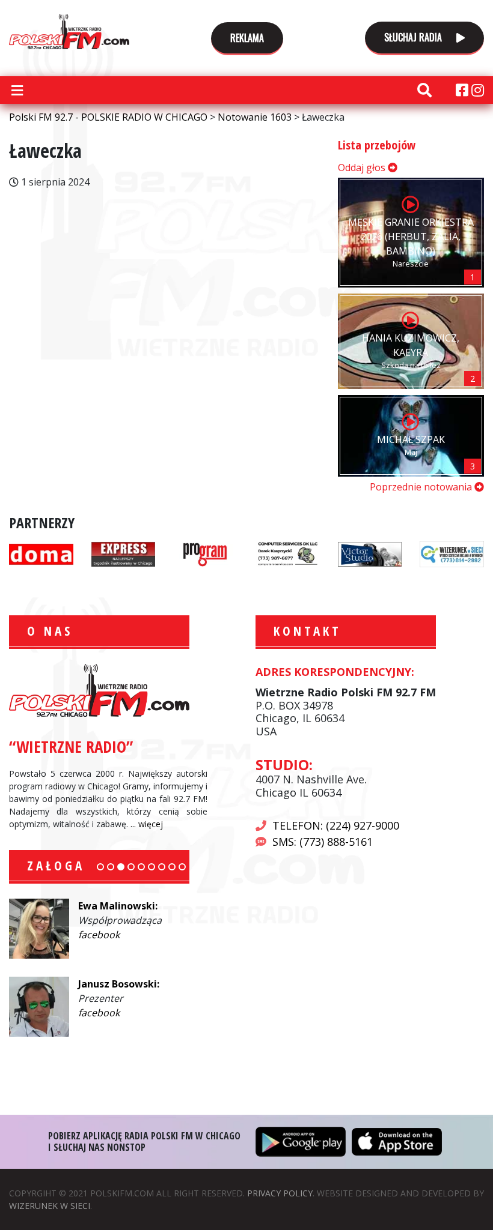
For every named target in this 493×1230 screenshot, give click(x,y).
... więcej (146, 824)
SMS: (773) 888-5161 (322, 841)
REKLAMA (247, 38)
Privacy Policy (280, 1193)
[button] (100, 866)
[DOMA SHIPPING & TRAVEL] (41, 552)
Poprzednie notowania (422, 486)
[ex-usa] (123, 552)
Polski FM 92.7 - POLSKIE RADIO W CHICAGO (69, 31)
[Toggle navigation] (17, 90)
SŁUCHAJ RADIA (414, 37)
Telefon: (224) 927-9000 (335, 825)
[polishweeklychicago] (205, 552)
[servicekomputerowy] (288, 552)
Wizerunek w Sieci (49, 1205)
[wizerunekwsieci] (452, 552)
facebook (99, 934)
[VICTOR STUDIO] (370, 552)
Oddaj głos (363, 167)
